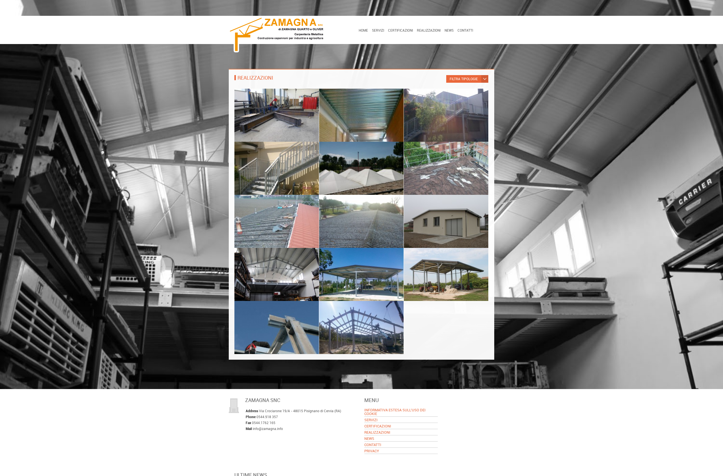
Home (363, 30)
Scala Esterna (423, 100)
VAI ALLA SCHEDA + (257, 135)
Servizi (378, 30)
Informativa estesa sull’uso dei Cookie (395, 412)
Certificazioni (400, 30)
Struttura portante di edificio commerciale (271, 103)
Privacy (371, 451)
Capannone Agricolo (345, 260)
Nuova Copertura (341, 153)
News (449, 30)
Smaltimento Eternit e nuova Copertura (269, 209)
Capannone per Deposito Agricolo (274, 260)
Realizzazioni (429, 30)
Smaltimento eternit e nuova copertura (353, 209)
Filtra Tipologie (464, 79)
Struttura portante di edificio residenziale (355, 103)
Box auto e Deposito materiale (440, 206)
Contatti (465, 30)
